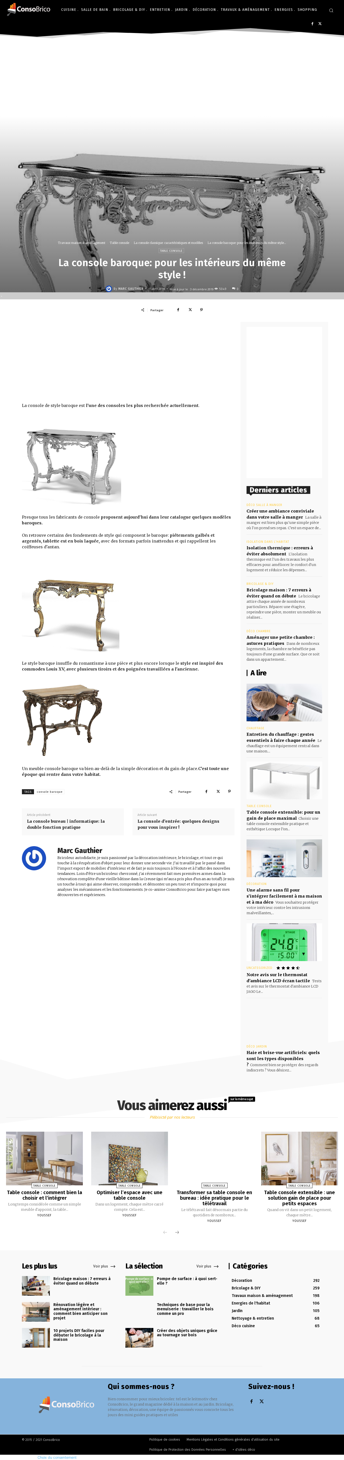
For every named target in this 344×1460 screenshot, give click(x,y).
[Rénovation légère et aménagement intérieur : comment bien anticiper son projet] (36, 1312)
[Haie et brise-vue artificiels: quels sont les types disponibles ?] (284, 1021)
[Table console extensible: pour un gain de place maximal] (284, 780)
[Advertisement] (172, 78)
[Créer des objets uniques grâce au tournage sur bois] (139, 1338)
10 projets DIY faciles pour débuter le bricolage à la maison (78, 1335)
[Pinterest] (201, 310)
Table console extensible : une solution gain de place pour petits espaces (299, 1198)
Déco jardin (257, 1046)
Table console (119, 243)
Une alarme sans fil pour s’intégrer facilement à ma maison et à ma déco (284, 896)
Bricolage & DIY (260, 583)
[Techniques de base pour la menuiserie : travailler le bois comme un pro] (139, 1312)
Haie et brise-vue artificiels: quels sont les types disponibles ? (283, 1058)
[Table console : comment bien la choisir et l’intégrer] (44, 1159)
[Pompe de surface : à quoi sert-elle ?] (139, 1286)
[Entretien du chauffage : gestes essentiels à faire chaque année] (284, 702)
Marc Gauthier (131, 289)
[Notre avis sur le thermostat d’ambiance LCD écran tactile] (284, 942)
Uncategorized (259, 967)
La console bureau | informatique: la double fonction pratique (66, 824)
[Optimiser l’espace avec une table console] (129, 1159)
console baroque (50, 792)
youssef (44, 1215)
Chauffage (255, 728)
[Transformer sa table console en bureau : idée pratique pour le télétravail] (214, 1159)
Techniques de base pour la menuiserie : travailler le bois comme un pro (185, 1309)
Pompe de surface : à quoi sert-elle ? (187, 1281)
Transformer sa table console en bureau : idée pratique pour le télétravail (214, 1198)
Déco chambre (259, 631)
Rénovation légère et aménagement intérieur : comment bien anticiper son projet (80, 1311)
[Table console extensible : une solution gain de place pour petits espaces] (299, 1159)
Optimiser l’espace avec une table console (129, 1195)
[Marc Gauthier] (110, 288)
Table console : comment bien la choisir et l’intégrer (44, 1195)
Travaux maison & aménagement (81, 243)
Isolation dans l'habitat (268, 541)
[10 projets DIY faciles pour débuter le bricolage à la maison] (36, 1338)
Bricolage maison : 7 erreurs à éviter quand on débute (82, 1281)
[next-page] (177, 1232)
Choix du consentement (57, 1457)
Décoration (257, 883)
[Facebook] (312, 23)
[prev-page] (165, 1232)
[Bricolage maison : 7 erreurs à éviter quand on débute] (36, 1286)
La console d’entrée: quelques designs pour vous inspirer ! (178, 824)
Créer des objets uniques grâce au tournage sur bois (187, 1333)
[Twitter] (320, 23)
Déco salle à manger (264, 504)
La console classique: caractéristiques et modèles (168, 243)
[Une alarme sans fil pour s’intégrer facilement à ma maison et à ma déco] (284, 858)
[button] (331, 10)
